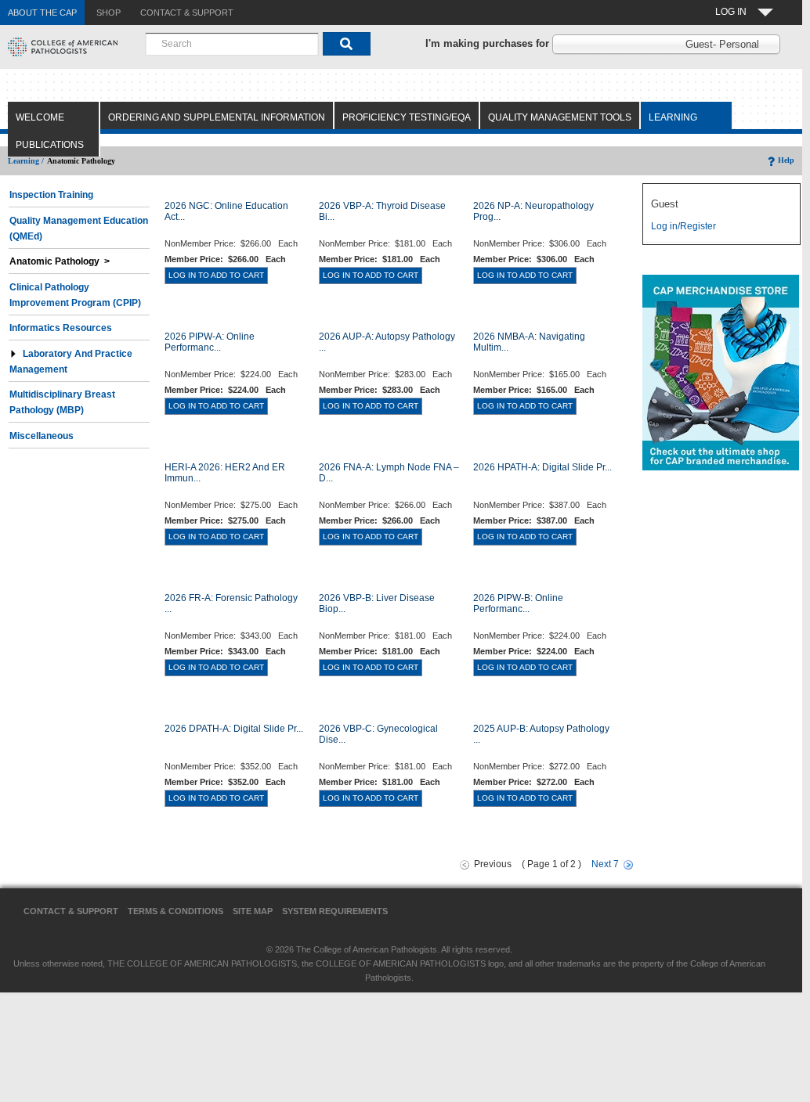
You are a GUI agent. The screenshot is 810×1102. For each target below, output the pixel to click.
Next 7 (605, 864)
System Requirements (335, 911)
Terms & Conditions (175, 911)
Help (786, 160)
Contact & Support (71, 911)
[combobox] (232, 44)
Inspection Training (51, 194)
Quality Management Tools (559, 117)
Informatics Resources (60, 327)
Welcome (40, 117)
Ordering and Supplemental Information (216, 117)
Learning (673, 117)
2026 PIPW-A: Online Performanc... (210, 342)
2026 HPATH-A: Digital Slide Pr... (542, 467)
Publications (50, 144)
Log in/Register (683, 226)
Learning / (26, 161)
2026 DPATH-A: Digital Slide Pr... (234, 728)
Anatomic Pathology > (59, 261)
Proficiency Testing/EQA (406, 117)
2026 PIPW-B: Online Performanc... (518, 603)
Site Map (253, 911)
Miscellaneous (41, 435)
